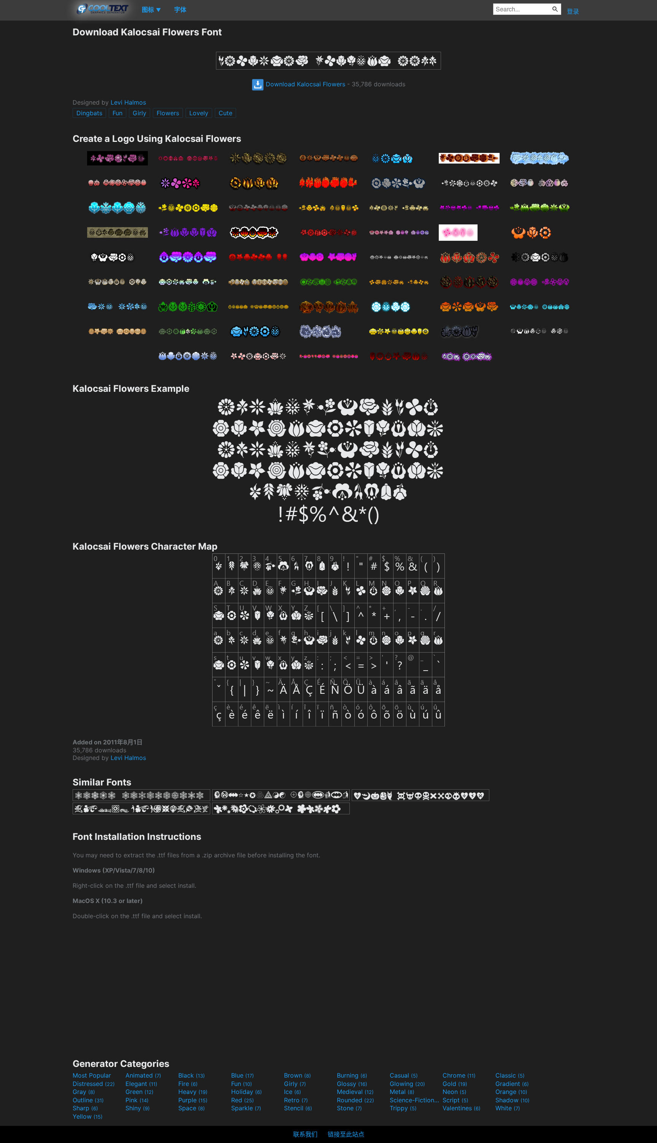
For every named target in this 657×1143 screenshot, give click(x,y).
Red (242, 1100)
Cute (225, 113)
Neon (455, 1091)
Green (139, 1091)
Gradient (512, 1083)
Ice (292, 1091)
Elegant (141, 1083)
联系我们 (305, 1134)
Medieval (355, 1091)
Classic (510, 1075)
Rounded (355, 1100)
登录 (573, 11)
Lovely (198, 113)
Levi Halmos (128, 102)
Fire (188, 1083)
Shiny (137, 1108)
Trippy (403, 1108)
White (507, 1108)
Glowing (407, 1083)
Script (455, 1100)
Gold (455, 1083)
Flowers (168, 113)
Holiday (246, 1091)
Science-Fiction (415, 1100)
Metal (402, 1091)
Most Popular (92, 1075)
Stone (349, 1108)
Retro (296, 1100)
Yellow (88, 1116)
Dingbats (89, 113)
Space (191, 1108)
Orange (511, 1091)
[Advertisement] (36, 140)
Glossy (352, 1083)
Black (191, 1075)
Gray (84, 1091)
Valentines (462, 1108)
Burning (352, 1075)
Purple (193, 1100)
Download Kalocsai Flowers (304, 84)
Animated (143, 1075)
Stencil (298, 1108)
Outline (88, 1100)
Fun (117, 113)
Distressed (94, 1083)
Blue (242, 1075)
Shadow (512, 1100)
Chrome (459, 1075)
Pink (137, 1100)
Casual (404, 1075)
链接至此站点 (346, 1134)
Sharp (85, 1108)
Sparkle (246, 1108)
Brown (297, 1075)
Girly (139, 113)
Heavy (193, 1091)
